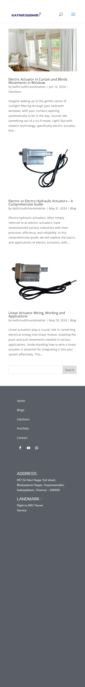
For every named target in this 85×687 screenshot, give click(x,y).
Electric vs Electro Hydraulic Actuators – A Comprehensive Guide (40, 203)
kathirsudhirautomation (29, 87)
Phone (28, 592)
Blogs (20, 410)
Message (31, 609)
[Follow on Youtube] (28, 448)
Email (29, 575)
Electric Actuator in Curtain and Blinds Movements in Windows (37, 81)
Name (29, 557)
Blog (73, 208)
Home (21, 401)
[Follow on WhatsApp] (36, 448)
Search (69, 370)
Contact (22, 438)
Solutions (14, 92)
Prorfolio (23, 428)
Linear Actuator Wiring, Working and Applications (36, 314)
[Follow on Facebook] (20, 448)
